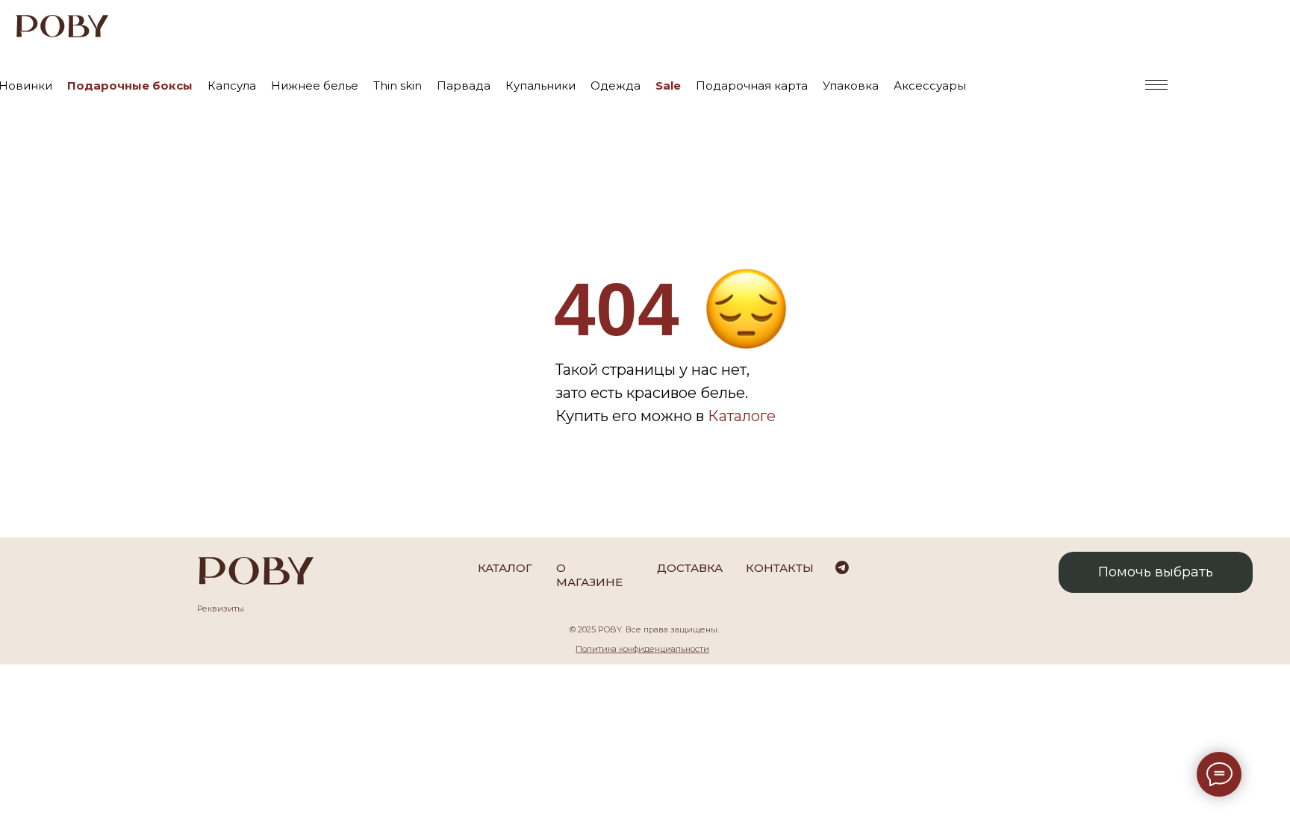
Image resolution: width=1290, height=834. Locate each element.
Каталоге (742, 416)
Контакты (780, 568)
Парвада (463, 85)
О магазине (589, 575)
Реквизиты (220, 608)
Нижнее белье (314, 85)
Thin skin (397, 85)
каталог (505, 568)
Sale (668, 85)
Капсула (232, 85)
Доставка (690, 568)
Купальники (540, 85)
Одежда (616, 85)
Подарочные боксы (130, 85)
